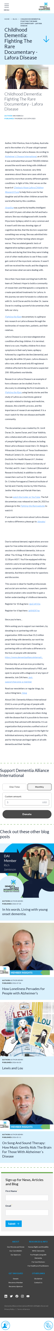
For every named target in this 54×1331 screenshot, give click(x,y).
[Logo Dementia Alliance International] (44, 6)
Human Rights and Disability (38, 1247)
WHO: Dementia (38, 1251)
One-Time (14, 786)
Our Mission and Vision (15, 1247)
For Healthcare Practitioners (38, 1266)
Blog (15, 19)
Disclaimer (38, 1279)
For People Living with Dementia (38, 1256)
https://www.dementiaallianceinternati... (24, 657)
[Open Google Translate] (48, 1325)
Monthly (39, 786)
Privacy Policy (9, 1309)
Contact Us (38, 1282)
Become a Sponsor (16, 1286)
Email (9, 1205)
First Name (12, 1190)
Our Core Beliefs (15, 1251)
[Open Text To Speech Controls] (5, 1325)
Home (7, 19)
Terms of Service (23, 1309)
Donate (27, 814)
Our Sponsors (16, 1255)
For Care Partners (38, 1262)
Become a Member (16, 1282)
